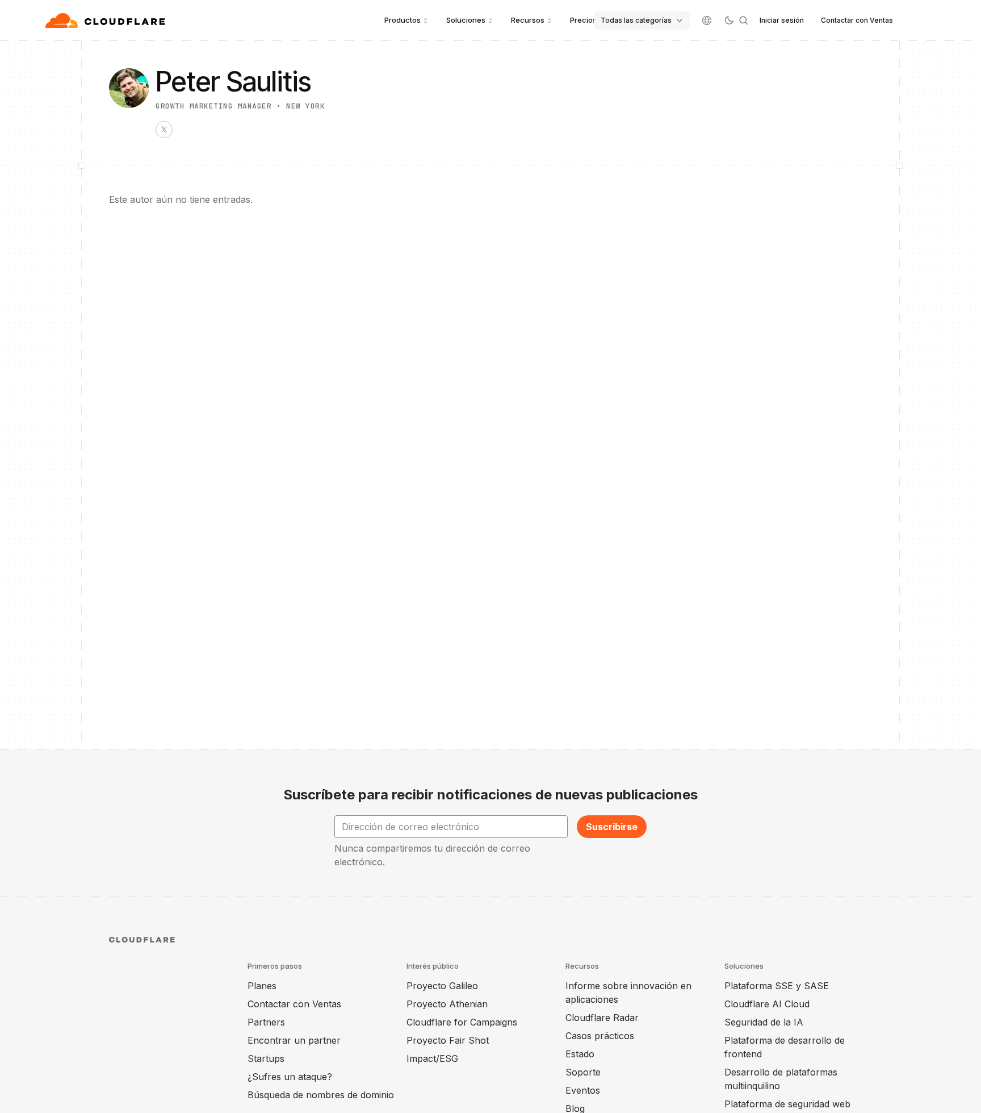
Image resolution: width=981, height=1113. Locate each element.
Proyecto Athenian (447, 1004)
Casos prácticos (599, 1035)
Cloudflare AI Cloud (767, 1004)
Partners (266, 1022)
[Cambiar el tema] (729, 20)
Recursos (527, 19)
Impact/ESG (432, 1058)
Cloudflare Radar (602, 1017)
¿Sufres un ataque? (290, 1076)
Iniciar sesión (782, 20)
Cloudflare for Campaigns (461, 1022)
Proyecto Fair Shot (447, 1040)
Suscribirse (612, 826)
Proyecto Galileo (442, 985)
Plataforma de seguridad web (787, 1104)
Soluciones (465, 19)
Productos (402, 19)
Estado (579, 1054)
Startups (266, 1058)
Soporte (583, 1072)
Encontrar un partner (294, 1040)
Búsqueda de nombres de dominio (321, 1095)
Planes (262, 985)
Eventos (582, 1090)
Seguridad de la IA (763, 1022)
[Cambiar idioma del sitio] (706, 20)
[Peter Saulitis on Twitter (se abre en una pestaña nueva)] (164, 129)
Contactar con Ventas (857, 20)
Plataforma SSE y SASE (776, 985)
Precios (583, 19)
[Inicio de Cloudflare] (106, 20)
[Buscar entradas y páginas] (744, 20)
